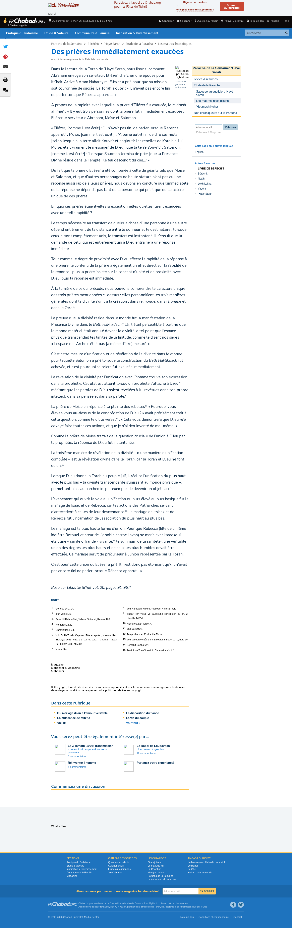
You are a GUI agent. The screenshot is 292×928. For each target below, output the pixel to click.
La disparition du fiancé (142, 713)
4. (53, 624)
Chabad (114, 903)
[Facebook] (233, 905)
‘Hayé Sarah (112, 44)
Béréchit (93, 44)
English (199, 151)
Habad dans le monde (200, 872)
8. (124, 608)
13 (126, 511)
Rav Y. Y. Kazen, (118, 907)
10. (124, 623)
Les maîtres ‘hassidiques (174, 44)
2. (53, 613)
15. (124, 650)
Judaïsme (169, 907)
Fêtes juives (154, 862)
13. (124, 639)
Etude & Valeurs (56, 33)
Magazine (72, 876)
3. (53, 619)
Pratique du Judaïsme (22, 33)
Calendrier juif (116, 865)
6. (53, 635)
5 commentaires (77, 756)
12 (63, 464)
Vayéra (202, 188)
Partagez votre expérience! (155, 762)
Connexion (168, 20)
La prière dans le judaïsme (162, 879)
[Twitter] (241, 905)
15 (130, 586)
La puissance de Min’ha (73, 718)
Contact (237, 917)
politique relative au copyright (123, 690)
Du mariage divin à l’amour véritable (82, 713)
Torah (157, 907)
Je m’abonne (115, 872)
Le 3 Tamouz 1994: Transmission (90, 745)
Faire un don (257, 20)
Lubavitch (123, 903)
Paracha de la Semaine (66, 44)
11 (117, 418)
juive (194, 907)
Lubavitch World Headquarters (173, 903)
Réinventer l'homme (82, 762)
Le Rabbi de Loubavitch (153, 745)
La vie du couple (137, 718)
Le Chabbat (154, 869)
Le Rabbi (193, 865)
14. (124, 644)
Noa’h (201, 178)
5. (53, 629)
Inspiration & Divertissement (137, 33)
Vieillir (61, 723)
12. (124, 634)
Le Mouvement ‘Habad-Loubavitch (207, 862)
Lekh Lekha (204, 183)
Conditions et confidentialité (213, 917)
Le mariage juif (156, 865)
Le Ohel (192, 869)
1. (53, 608)
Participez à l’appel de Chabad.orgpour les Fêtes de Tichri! (137, 4)
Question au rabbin (207, 20)
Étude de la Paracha (139, 44)
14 (114, 540)
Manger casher (156, 872)
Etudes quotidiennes (119, 869)
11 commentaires (147, 753)
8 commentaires (77, 766)
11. (124, 628)
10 (146, 405)
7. (53, 649)
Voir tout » (133, 723)
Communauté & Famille (92, 33)
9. (124, 613)
